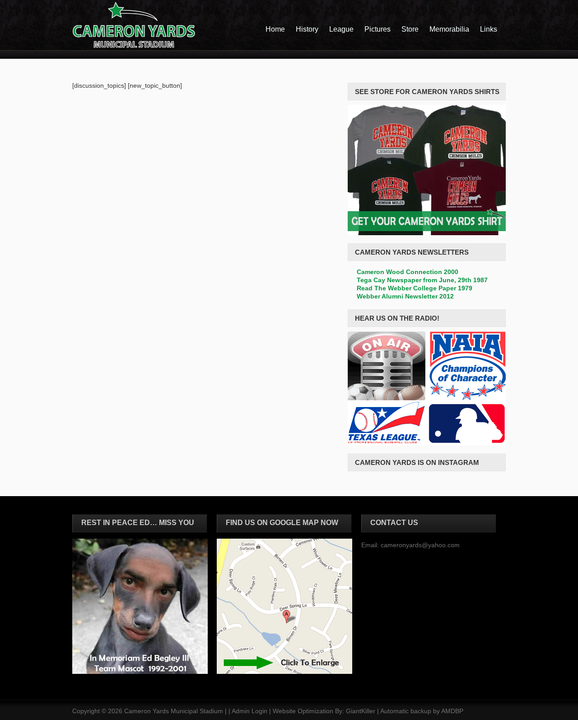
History (307, 29)
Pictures (377, 29)
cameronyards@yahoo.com (420, 545)
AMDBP (452, 711)
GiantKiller (360, 711)
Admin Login (249, 711)
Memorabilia (449, 29)
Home (275, 29)
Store (410, 29)
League (341, 29)
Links (488, 29)
